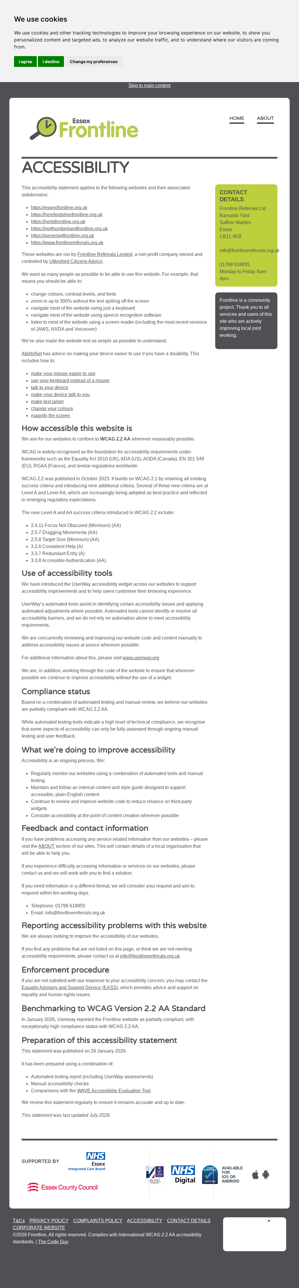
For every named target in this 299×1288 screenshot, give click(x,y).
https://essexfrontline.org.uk (59, 207)
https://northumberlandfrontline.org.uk (69, 228)
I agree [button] (25, 61)
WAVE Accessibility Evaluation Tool (114, 1090)
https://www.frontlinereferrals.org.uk (67, 242)
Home (237, 118)
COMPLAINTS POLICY (97, 1220)
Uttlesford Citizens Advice (75, 261)
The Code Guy (53, 1241)
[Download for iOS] (255, 1174)
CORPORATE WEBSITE (39, 1227)
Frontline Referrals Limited (104, 254)
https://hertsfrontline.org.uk (58, 221)
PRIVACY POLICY (49, 1220)
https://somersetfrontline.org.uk (62, 235)
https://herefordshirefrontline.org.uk (66, 214)
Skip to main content (149, 85)
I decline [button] (51, 61)
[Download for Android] (265, 1174)
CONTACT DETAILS (189, 1220)
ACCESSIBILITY (144, 1220)
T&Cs (19, 1220)
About (265, 118)
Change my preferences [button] (94, 61)
